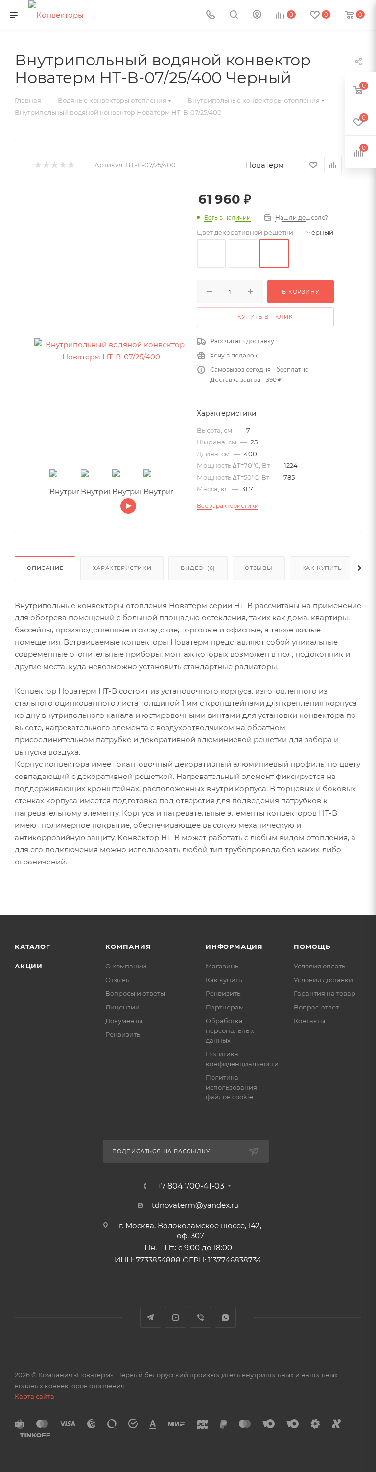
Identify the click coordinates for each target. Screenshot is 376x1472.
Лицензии (122, 1007)
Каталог (32, 946)
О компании (125, 966)
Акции (29, 966)
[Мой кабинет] (257, 15)
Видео (198, 568)
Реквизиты (123, 1034)
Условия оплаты (320, 966)
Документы (123, 1021)
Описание (45, 568)
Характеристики (122, 568)
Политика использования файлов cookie (231, 1087)
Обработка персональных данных (230, 1030)
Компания (128, 946)
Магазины (223, 966)
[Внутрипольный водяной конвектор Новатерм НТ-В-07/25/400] (111, 351)
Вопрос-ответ (316, 1007)
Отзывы (259, 568)
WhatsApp (225, 1317)
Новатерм (265, 164)
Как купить (322, 568)
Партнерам (225, 1007)
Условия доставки (323, 980)
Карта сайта (34, 1396)
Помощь (312, 946)
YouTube (175, 1317)
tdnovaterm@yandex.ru (195, 1205)
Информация (234, 946)
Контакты (309, 1021)
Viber (200, 1317)
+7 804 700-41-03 (190, 1186)
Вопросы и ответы (135, 993)
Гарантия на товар (324, 993)
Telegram (150, 1317)
